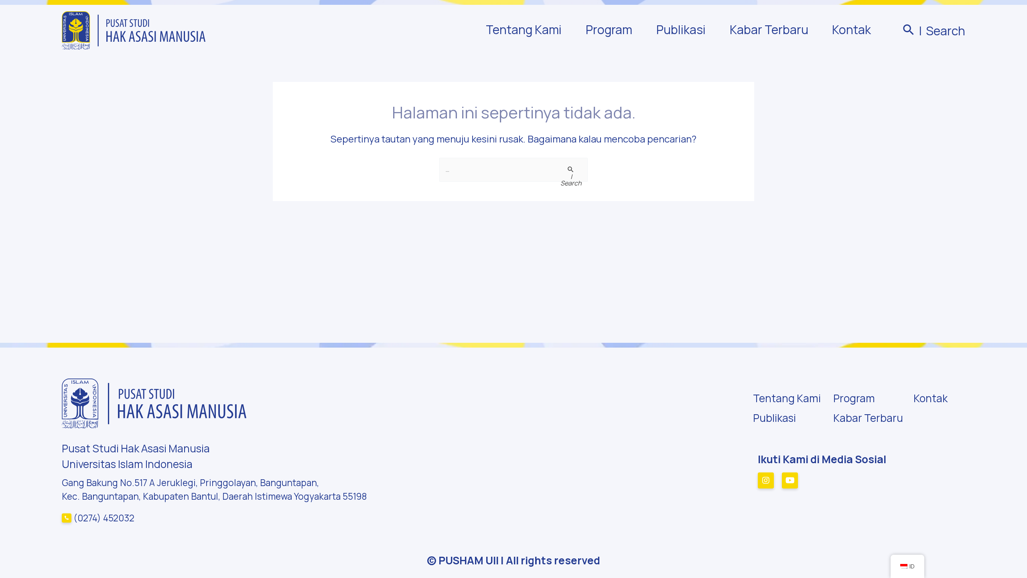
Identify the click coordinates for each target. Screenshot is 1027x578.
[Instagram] (766, 480)
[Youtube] (790, 480)
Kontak (851, 30)
